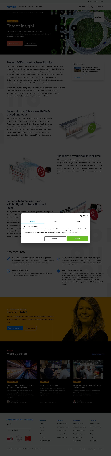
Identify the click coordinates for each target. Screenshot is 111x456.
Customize (54, 238)
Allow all (77, 238)
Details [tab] (55, 221)
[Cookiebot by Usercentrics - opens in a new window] (81, 216)
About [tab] (78, 221)
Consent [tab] (32, 221)
